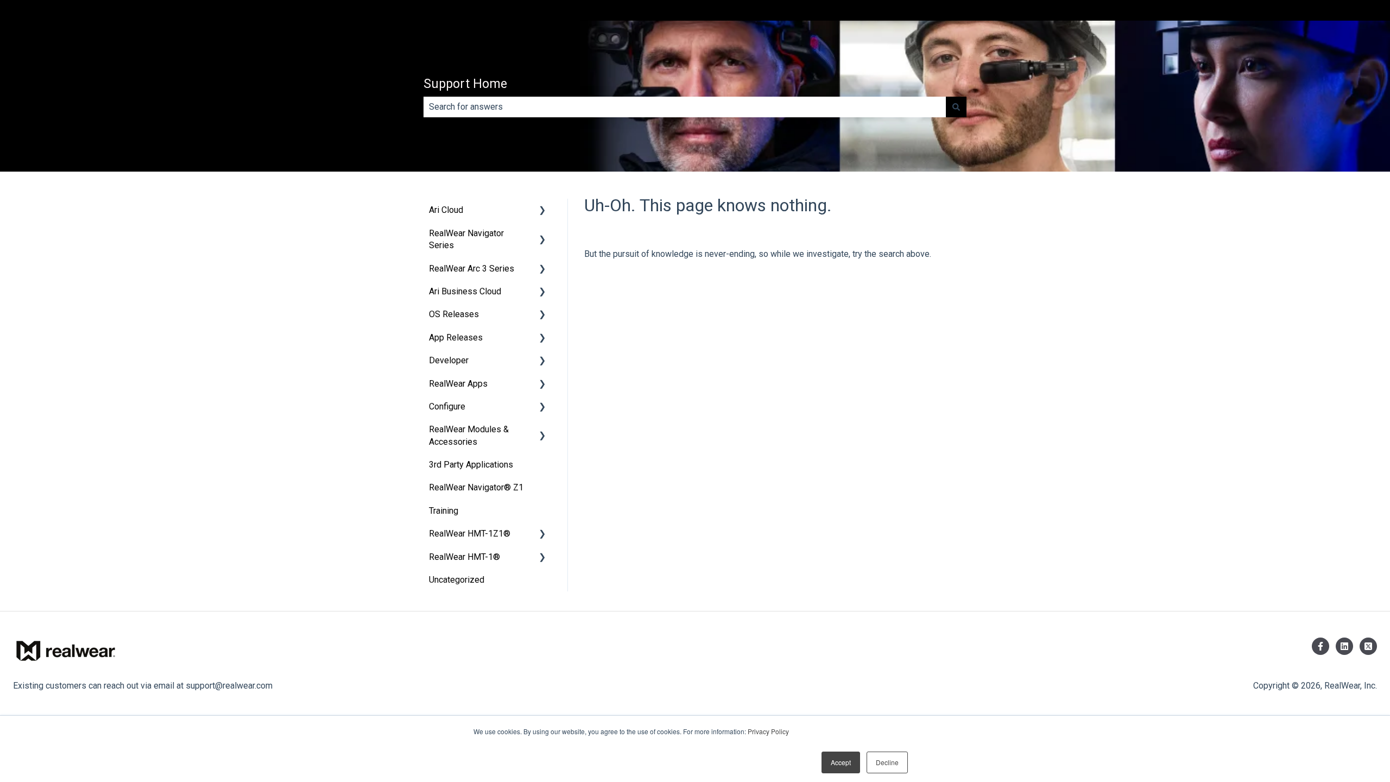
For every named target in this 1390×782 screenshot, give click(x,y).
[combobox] (685, 107)
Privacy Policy (768, 731)
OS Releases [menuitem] (454, 314)
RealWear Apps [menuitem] (458, 384)
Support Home (465, 84)
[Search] (956, 107)
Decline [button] (887, 762)
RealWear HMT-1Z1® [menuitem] (469, 533)
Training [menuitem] (443, 511)
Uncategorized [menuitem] (456, 580)
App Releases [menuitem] (456, 337)
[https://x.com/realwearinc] (1368, 646)
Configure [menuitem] (447, 406)
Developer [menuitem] (449, 360)
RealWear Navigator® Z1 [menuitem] (476, 487)
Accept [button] (841, 762)
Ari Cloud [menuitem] (446, 210)
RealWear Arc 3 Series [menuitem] (471, 268)
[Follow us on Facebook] (1320, 646)
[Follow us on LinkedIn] (1344, 646)
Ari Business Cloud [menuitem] (465, 291)
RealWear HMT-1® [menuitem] (464, 557)
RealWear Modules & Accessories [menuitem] (469, 435)
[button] (542, 211)
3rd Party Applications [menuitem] (471, 464)
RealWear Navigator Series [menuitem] (466, 239)
